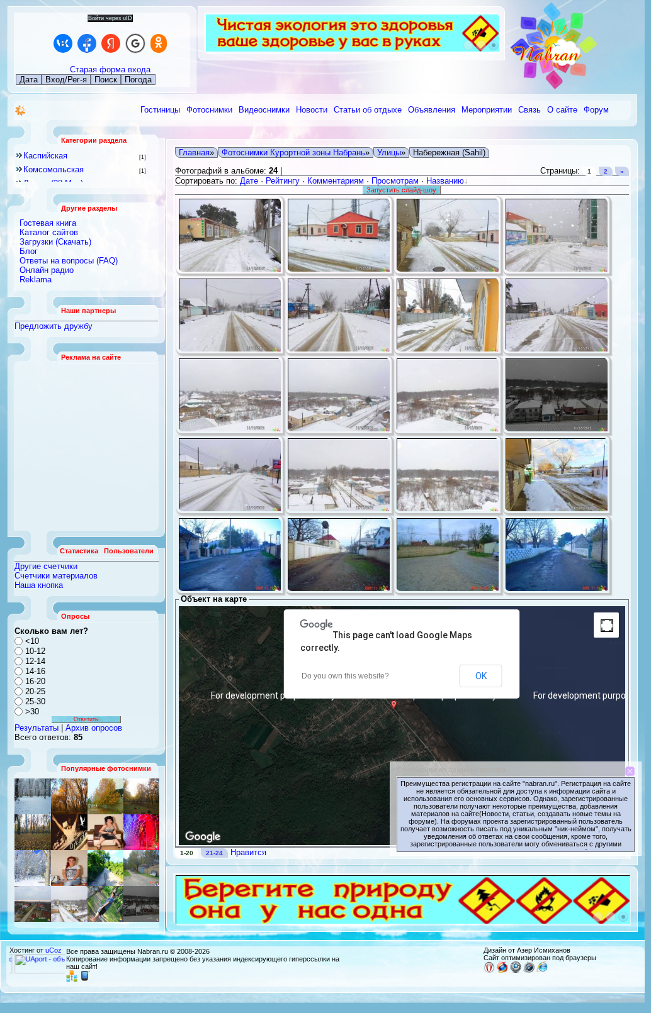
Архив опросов (93, 728)
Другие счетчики (45, 566)
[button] (395, 713)
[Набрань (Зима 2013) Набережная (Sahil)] (141, 904)
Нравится (248, 852)
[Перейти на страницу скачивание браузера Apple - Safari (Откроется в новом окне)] (529, 970)
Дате (249, 180)
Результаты (36, 728)
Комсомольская (53, 169)
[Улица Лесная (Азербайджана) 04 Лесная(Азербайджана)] (141, 868)
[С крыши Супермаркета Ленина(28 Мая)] (32, 904)
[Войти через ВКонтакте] (63, 43)
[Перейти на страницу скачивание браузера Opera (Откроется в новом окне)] (489, 970)
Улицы (389, 152)
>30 (32, 711)
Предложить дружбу (53, 326)
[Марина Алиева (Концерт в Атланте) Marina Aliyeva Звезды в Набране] (141, 832)
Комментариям (335, 180)
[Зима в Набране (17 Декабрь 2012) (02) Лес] (32, 796)
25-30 (35, 701)
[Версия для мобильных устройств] (85, 979)
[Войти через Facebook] (86, 43)
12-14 (35, 661)
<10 (32, 641)
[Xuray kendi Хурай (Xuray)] (105, 796)
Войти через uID (110, 18)
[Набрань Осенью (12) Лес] (141, 796)
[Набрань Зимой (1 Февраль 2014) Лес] (32, 868)
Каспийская (45, 155)
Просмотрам (395, 180)
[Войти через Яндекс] (110, 43)
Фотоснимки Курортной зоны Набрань (293, 152)
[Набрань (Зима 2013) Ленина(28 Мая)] (69, 904)
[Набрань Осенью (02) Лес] (69, 796)
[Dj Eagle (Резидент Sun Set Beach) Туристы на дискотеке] (69, 832)
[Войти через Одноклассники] (158, 43)
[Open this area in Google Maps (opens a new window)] (203, 837)
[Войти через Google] (135, 43)
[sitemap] (71, 979)
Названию (445, 180)
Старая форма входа (110, 69)
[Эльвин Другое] (105, 904)
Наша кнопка (38, 585)
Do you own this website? (345, 676)
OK (481, 676)
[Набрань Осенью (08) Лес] (32, 832)
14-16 (35, 671)
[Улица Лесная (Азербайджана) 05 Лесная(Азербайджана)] (105, 832)
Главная (194, 152)
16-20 (35, 681)
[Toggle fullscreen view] (606, 625)
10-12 (35, 651)
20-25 (35, 691)
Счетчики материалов (56, 575)
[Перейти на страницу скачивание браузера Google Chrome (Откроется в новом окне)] (515, 970)
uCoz (53, 950)
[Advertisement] (86, 445)
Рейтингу (283, 180)
